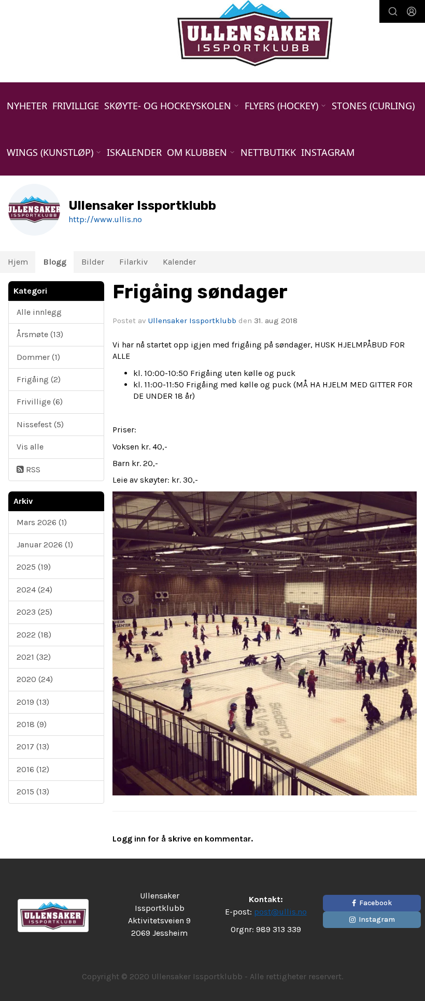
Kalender (179, 262)
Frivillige (75, 105)
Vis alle (30, 447)
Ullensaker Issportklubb (192, 320)
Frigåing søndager (200, 291)
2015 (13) (33, 791)
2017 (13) (33, 746)
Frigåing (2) (39, 379)
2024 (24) (34, 589)
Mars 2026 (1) (42, 522)
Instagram (328, 152)
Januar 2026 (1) (45, 544)
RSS (32, 469)
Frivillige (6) (40, 402)
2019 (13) (33, 702)
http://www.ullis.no (105, 219)
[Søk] (393, 11)
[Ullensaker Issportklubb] (255, 33)
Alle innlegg (39, 312)
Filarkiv (133, 262)
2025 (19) (34, 567)
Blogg (54, 262)
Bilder (92, 262)
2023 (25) (34, 612)
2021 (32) (34, 657)
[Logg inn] (411, 11)
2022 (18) (34, 635)
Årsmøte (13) (40, 334)
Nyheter (27, 105)
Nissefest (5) (40, 424)
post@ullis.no (280, 912)
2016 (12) (33, 769)
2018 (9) (32, 724)
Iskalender (134, 152)
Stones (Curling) (373, 105)
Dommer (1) (38, 357)
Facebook (375, 902)
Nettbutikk (268, 152)
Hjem (18, 262)
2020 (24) (35, 679)
